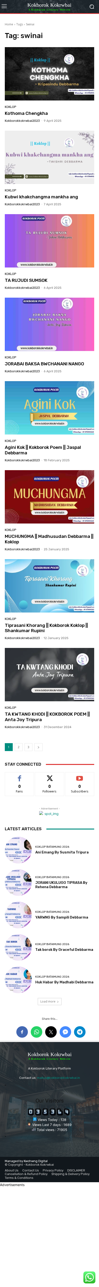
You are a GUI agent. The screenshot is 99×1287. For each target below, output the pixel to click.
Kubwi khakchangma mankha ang (41, 197)
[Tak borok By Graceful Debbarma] (18, 947)
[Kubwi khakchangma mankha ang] (49, 157)
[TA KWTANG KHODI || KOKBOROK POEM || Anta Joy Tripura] (49, 674)
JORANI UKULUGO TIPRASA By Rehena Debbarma (61, 884)
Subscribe (79, 776)
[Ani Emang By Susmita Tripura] (18, 850)
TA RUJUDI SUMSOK (26, 280)
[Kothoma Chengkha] (49, 73)
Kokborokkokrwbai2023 (22, 121)
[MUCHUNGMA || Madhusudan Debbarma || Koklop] (49, 497)
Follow (49, 776)
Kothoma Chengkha (26, 113)
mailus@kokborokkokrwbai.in (58, 1078)
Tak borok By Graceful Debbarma (64, 949)
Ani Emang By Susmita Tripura (62, 852)
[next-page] (38, 747)
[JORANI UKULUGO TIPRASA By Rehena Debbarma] (18, 882)
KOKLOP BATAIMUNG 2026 (52, 847)
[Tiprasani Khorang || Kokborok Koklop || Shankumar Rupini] (49, 586)
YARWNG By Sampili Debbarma (61, 917)
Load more (48, 1001)
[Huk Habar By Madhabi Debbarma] (18, 979)
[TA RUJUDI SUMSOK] (49, 240)
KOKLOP (10, 106)
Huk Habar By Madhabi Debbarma (64, 982)
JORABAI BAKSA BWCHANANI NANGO (44, 364)
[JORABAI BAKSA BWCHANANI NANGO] (49, 324)
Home (9, 24)
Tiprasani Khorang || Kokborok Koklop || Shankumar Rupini (46, 628)
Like (19, 776)
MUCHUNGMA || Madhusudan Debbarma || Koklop (49, 539)
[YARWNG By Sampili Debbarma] (18, 915)
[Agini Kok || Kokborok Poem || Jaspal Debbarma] (49, 408)
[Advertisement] (49, 1236)
